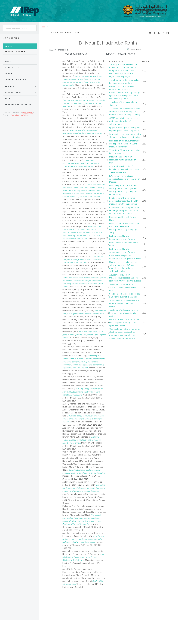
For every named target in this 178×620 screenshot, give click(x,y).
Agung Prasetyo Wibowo (20, 115)
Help (8, 99)
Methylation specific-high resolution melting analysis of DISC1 (122, 160)
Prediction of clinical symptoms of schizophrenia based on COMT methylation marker (124, 144)
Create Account (15, 52)
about (9, 74)
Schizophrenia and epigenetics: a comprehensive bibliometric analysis (124, 303)
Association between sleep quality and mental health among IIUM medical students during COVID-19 (124, 112)
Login (8, 46)
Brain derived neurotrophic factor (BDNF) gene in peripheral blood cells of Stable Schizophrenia (124, 211)
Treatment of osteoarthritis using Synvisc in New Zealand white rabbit (123, 287)
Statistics (12, 67)
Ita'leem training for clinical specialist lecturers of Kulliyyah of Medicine (124, 179)
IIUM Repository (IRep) (64, 32)
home (8, 61)
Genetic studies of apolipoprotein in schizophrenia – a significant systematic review (124, 322)
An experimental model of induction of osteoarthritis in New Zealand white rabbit (124, 169)
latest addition (15, 80)
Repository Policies (18, 105)
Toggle (43, 27)
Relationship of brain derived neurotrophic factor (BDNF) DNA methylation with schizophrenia (123, 201)
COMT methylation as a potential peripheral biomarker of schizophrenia (124, 121)
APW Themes (27, 112)
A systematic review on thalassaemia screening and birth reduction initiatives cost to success (125, 278)
